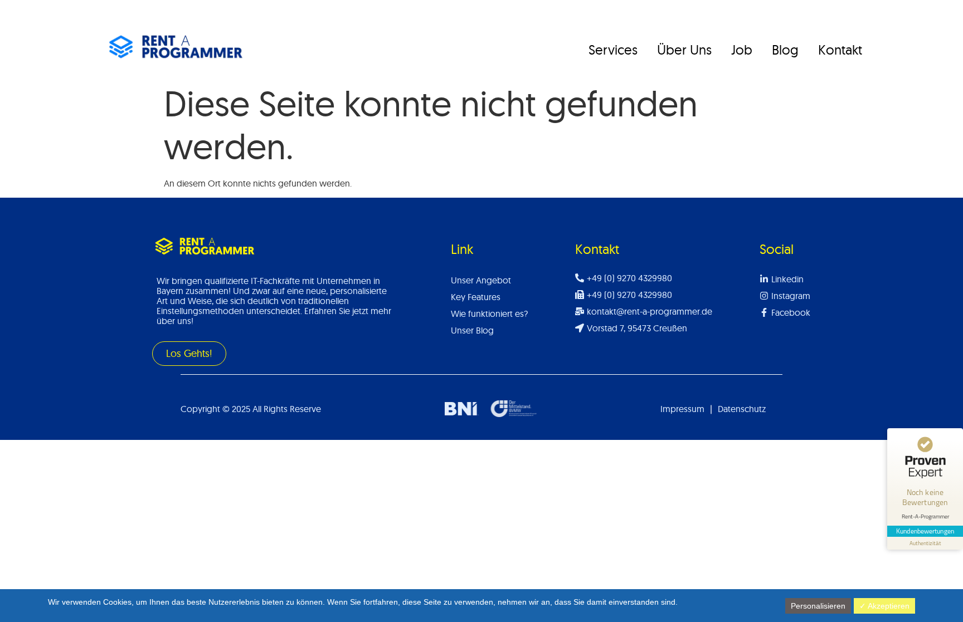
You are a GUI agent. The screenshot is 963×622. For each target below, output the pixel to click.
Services (613, 49)
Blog (785, 49)
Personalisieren (818, 605)
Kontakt (840, 49)
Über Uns (684, 49)
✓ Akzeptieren (884, 605)
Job (741, 49)
